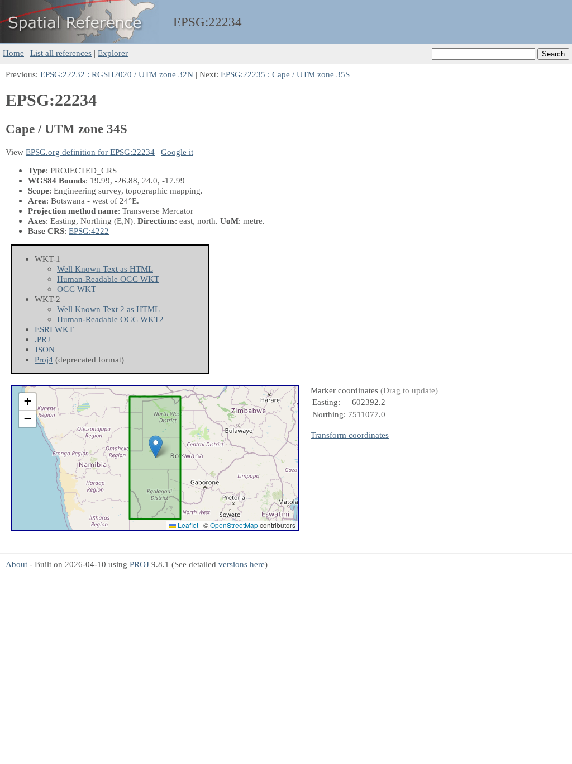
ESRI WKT (54, 329)
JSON (45, 349)
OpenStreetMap (234, 525)
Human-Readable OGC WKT (108, 279)
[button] (156, 446)
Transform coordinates (350, 435)
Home (13, 53)
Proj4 (44, 359)
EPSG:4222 (89, 230)
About (16, 564)
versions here (241, 564)
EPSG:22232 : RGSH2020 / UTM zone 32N (116, 74)
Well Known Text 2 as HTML (108, 309)
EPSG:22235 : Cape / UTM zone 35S (285, 74)
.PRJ (42, 339)
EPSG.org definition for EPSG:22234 (90, 152)
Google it (177, 152)
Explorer (113, 53)
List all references (61, 53)
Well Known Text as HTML (105, 268)
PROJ (139, 564)
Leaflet (187, 525)
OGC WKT (76, 289)
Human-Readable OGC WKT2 (110, 319)
